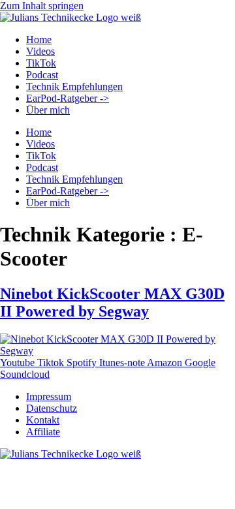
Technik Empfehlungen (74, 86)
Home (39, 39)
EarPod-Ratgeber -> (67, 98)
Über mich (48, 110)
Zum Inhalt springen (42, 5)
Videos (40, 51)
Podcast (42, 74)
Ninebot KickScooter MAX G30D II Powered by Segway (112, 302)
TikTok (41, 63)
